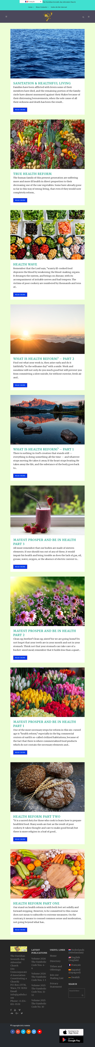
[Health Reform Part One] (47, 874)
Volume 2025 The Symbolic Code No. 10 (38, 1003)
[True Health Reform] (47, 144)
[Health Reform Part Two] (47, 787)
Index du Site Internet (59, 7)
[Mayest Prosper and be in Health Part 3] (47, 510)
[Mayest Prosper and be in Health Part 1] (47, 692)
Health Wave (25, 264)
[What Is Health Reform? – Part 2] (47, 329)
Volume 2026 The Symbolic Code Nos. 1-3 (38, 976)
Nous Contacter (41, 7)
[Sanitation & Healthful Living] (47, 53)
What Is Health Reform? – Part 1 (43, 449)
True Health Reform (32, 174)
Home (53, 955)
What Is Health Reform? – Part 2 (43, 359)
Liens (30, 7)
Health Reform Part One (36, 903)
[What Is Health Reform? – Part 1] (47, 419)
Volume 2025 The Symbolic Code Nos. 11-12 (38, 990)
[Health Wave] (47, 235)
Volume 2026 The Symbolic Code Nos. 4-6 (38, 963)
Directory (55, 961)
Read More (20, 110)
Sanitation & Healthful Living (42, 83)
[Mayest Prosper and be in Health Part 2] (47, 601)
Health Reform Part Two (36, 817)
